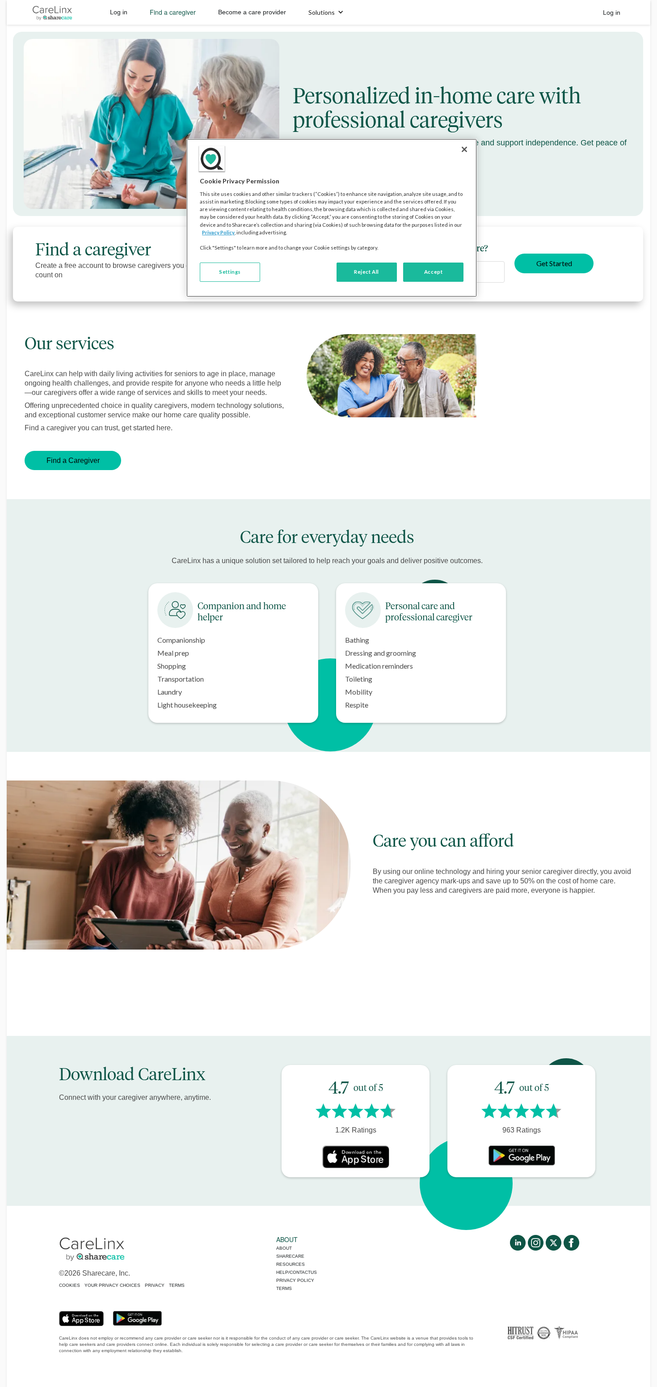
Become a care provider (252, 12)
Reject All (366, 272)
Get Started (554, 263)
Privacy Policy (218, 232)
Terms (284, 1288)
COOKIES (69, 1285)
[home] (52, 12)
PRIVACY (154, 1285)
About (284, 1248)
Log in (118, 12)
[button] (326, 12)
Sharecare (290, 1256)
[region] (331, 218)
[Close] (464, 149)
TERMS (177, 1285)
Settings (230, 272)
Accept (433, 272)
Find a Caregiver (73, 460)
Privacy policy (295, 1280)
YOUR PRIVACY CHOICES (112, 1285)
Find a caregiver (173, 12)
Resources (290, 1264)
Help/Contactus (296, 1272)
